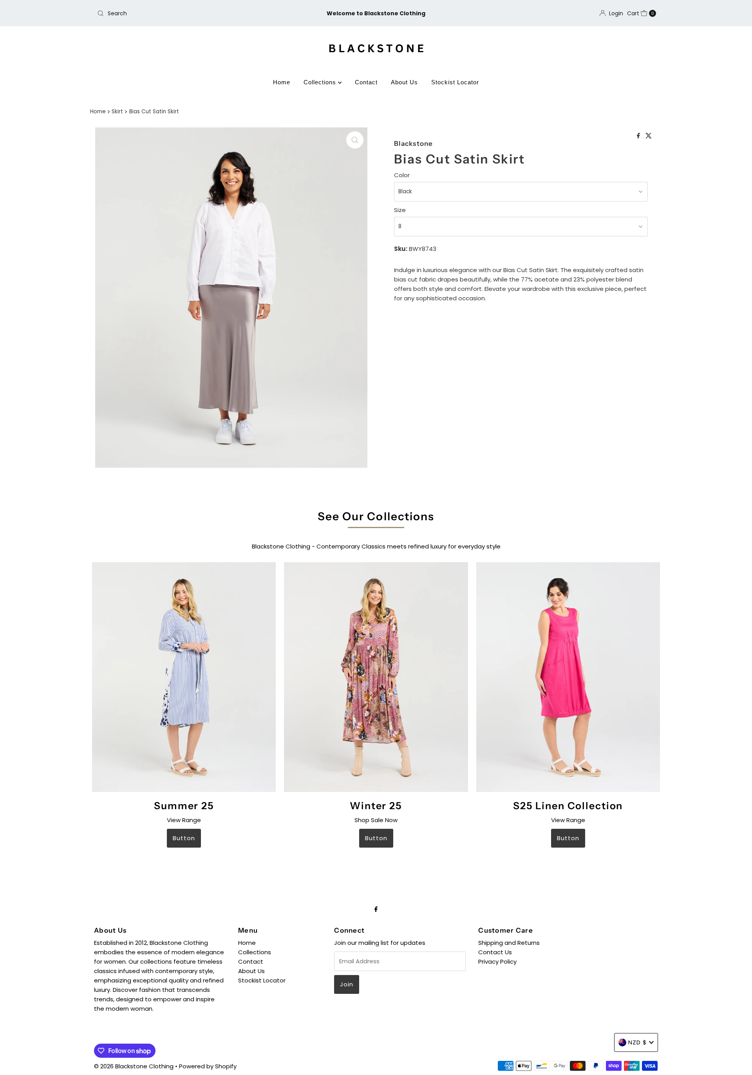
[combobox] (186, 13)
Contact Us (495, 952)
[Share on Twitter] (648, 136)
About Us (404, 82)
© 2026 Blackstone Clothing (134, 1066)
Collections (321, 82)
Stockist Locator (455, 82)
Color (402, 175)
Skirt (117, 111)
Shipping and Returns (509, 943)
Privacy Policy (497, 961)
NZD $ (637, 1042)
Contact (366, 82)
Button (184, 838)
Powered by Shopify (208, 1066)
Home (281, 82)
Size (400, 210)
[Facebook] (376, 909)
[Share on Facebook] (639, 136)
